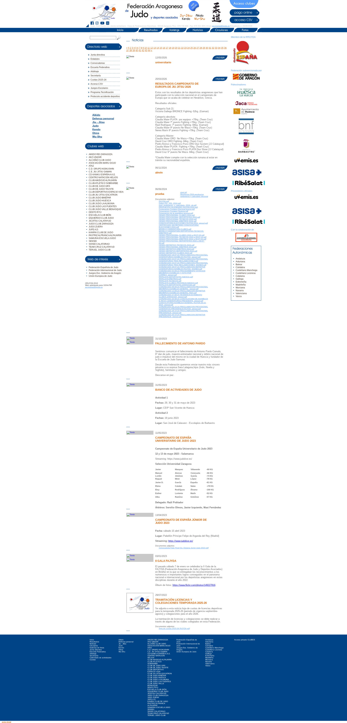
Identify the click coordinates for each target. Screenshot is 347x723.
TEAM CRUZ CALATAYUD (102, 247)
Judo (95, 125)
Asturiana (240, 261)
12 (151, 48)
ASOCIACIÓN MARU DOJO (102, 163)
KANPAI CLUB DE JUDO (101, 232)
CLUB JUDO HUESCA (100, 200)
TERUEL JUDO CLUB (99, 250)
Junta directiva (98, 55)
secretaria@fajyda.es (221, 26)
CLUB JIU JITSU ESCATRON (103, 195)
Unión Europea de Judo (100, 276)
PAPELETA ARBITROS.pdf (170, 279)
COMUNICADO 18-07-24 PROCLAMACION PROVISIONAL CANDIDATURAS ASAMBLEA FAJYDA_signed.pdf (183, 256)
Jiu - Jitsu (98, 122)
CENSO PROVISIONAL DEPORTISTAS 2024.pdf (179, 217)
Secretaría (96, 75)
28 (201, 48)
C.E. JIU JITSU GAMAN (100, 171)
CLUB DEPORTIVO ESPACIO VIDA (106, 192)
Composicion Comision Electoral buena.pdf (177, 209)
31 (210, 48)
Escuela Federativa (100, 67)
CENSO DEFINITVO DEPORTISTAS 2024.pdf (178, 251)
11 (148, 48)
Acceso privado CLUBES (244, 640)
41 (140, 50)
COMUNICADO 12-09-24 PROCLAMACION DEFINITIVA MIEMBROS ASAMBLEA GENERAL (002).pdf (182, 292)
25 (191, 48)
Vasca (239, 296)
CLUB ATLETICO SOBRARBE (103, 183)
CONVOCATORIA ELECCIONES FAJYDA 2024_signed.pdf (183, 223)
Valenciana (241, 293)
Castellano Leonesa (246, 273)
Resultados (94, 642)
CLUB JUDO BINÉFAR (100, 197)
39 (133, 50)
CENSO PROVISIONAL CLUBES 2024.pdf (177, 215)
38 (130, 50)
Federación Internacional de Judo (105, 270)
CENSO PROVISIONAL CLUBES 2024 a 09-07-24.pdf (181, 235)
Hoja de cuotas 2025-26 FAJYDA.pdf (174, 628)
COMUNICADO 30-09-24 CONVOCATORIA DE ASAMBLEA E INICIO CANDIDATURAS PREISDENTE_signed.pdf (183, 300)
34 (219, 48)
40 (137, 50)
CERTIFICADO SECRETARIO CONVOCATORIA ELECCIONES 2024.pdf (179, 226)
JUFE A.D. (94, 229)
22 (182, 48)
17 (167, 48)
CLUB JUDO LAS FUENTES (103, 206)
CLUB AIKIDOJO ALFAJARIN (103, 180)
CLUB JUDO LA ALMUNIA (101, 203)
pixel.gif (183, 192)
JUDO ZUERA (96, 226)
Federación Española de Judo (103, 267)
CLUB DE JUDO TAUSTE (101, 189)
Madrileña (241, 284)
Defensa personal (103, 118)
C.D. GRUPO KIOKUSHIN (101, 169)
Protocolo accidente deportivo (105, 96)
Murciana (240, 287)
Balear (239, 264)
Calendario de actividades (100, 658)
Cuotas (93, 660)
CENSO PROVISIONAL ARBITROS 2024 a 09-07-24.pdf (182, 239)
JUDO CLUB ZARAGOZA (101, 223)
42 (143, 50)
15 (161, 48)
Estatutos (95, 59)
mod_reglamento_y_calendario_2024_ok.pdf (177, 205)
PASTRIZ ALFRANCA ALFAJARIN (105, 235)
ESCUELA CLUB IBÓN (100, 215)
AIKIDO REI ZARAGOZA (100, 154)
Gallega (239, 279)
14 (158, 48)
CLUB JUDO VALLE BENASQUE (105, 209)
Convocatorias (98, 63)
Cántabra (240, 267)
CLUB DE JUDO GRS (99, 186)
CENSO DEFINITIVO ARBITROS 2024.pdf (176, 249)
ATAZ (91, 166)
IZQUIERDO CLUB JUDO (101, 218)
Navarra (240, 290)
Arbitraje (95, 71)
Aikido (96, 114)
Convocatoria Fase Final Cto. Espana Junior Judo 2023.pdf (184, 548)
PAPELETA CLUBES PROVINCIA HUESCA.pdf (178, 283)
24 (188, 48)
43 (146, 50)
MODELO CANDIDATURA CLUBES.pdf (175, 229)
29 (204, 48)
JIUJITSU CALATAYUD (100, 221)
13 (154, 48)
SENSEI (93, 241)
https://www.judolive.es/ (180, 541)
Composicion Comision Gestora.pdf (173, 211)
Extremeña (241, 282)
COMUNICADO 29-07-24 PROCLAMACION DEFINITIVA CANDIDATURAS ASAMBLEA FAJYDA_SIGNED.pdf (182, 268)
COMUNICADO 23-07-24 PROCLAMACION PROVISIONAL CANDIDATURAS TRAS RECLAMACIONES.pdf (183, 260)
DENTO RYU (95, 212)
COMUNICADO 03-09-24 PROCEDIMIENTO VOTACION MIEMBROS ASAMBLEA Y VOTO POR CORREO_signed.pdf (182, 273)
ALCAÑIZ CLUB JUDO (100, 160)
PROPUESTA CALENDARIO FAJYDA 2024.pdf (178, 207)
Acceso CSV (97, 84)
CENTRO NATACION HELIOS (103, 177)
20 (176, 48)
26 (194, 48)
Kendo (96, 129)
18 (170, 48)
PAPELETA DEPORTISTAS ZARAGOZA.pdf (177, 285)
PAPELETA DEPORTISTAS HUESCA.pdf (176, 277)
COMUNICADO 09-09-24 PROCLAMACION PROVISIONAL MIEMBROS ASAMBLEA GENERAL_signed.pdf (183, 288)
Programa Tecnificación (102, 92)
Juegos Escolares (99, 88)
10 (145, 48)
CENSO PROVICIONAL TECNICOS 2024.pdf (178, 219)
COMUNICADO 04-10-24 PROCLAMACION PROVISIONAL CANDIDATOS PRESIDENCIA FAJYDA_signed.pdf (183, 308)
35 (222, 48)
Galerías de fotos (97, 648)
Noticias (93, 644)
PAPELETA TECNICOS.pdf (170, 281)
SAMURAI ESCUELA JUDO (102, 238)
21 (179, 48)
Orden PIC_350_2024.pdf (170, 203)
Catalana (240, 276)
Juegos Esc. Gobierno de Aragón (105, 273)
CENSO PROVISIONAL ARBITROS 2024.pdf (177, 221)
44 (149, 50)
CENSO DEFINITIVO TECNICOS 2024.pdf (176, 245)
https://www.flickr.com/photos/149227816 (194, 585)
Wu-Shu (97, 136)
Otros (95, 133)
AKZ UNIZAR (95, 157)
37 (127, 50)
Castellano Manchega (246, 270)
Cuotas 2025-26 (98, 80)
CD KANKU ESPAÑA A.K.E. (102, 174)
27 (197, 48)
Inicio (92, 640)
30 (207, 48)
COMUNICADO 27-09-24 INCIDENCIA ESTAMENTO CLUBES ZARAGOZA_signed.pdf (180, 296)
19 (173, 48)
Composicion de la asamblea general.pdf (176, 213)
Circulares (94, 646)
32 (213, 48)
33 (216, 48)
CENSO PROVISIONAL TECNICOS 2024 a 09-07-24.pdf (182, 237)
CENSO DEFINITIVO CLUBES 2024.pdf (175, 253)
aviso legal (6, 722)
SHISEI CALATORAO (99, 244)
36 (225, 48)
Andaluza (240, 258)
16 (164, 48)
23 (185, 48)
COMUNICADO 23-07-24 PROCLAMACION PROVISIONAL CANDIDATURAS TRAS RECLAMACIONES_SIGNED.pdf (183, 264)
